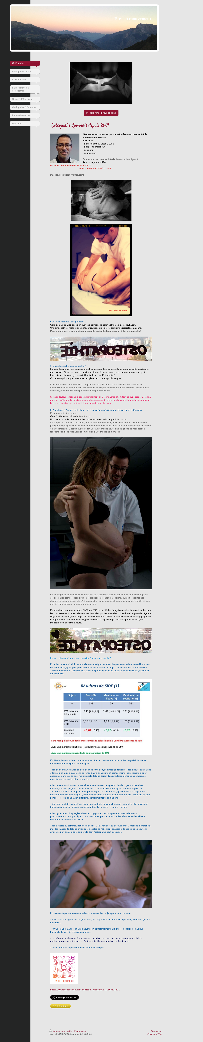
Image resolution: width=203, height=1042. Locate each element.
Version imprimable (62, 1031)
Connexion (156, 1031)
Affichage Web (154, 1034)
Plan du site (80, 1031)
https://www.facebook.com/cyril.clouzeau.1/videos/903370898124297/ (85, 989)
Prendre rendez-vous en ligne (101, 112)
